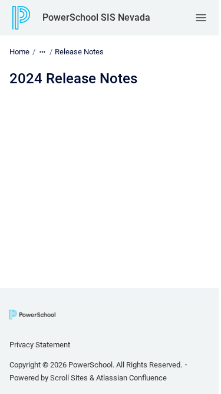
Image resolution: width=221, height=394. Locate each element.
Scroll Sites (69, 377)
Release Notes (79, 51)
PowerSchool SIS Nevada (96, 17)
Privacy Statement (39, 344)
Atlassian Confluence (131, 377)
